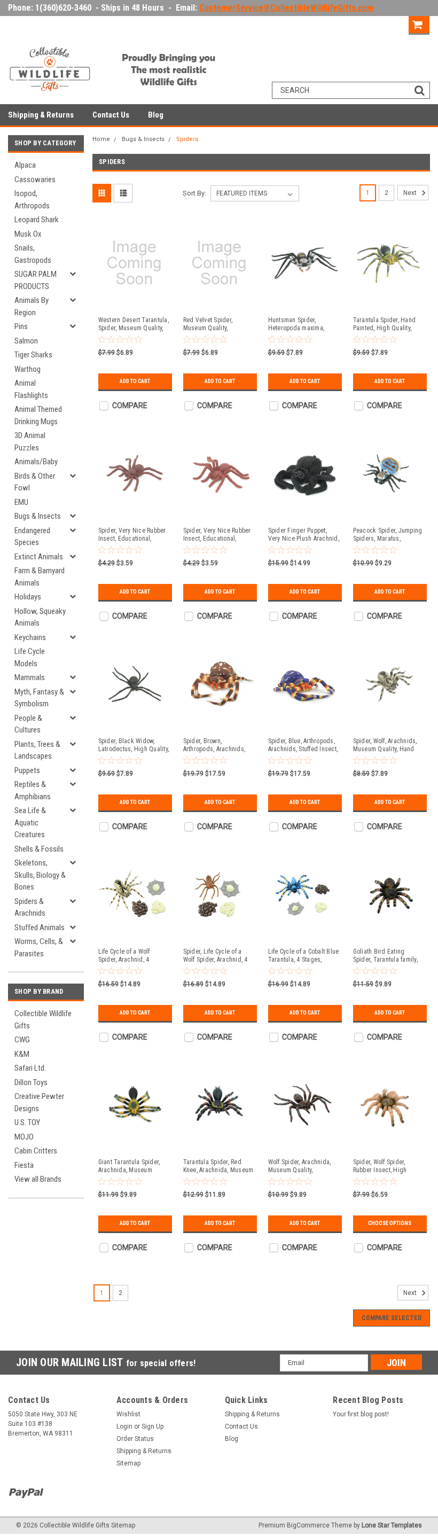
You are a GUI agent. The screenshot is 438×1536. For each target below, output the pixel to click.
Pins (21, 326)
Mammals (29, 677)
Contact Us (110, 115)
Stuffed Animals (39, 927)
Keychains (30, 637)
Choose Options (389, 1223)
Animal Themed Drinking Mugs (38, 415)
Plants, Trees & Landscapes (37, 750)
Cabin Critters (35, 1151)
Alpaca (25, 165)
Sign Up (389, 24)
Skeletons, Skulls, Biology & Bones (40, 875)
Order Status (135, 1439)
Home (101, 139)
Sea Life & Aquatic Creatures (30, 822)
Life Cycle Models (29, 657)
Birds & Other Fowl (34, 482)
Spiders (187, 139)
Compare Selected (391, 1318)
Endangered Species (32, 537)
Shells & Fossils (39, 849)
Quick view (134, 300)
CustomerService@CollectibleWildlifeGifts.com (286, 8)
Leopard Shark (36, 219)
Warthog (27, 369)
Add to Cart (135, 381)
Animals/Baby (36, 461)
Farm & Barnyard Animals (39, 577)
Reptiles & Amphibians (32, 790)
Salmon (26, 341)
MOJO (24, 1137)
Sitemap (128, 1463)
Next (410, 193)
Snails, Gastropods (32, 254)
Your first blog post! (361, 1414)
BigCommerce (308, 1525)
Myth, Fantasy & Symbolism (39, 698)
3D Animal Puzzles (29, 442)
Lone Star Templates (392, 1525)
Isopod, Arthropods (32, 199)
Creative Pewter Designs (39, 1102)
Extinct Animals (38, 557)
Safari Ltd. (30, 1068)
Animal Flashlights (31, 389)
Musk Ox (28, 234)
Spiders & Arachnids (29, 907)
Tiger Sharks (33, 355)
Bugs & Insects (37, 516)
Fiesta (24, 1165)
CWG (22, 1039)
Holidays (27, 597)
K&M (21, 1054)
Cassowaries (35, 179)
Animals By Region (31, 306)
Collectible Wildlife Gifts (43, 1020)
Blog (155, 115)
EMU (21, 502)
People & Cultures (28, 724)
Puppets (27, 770)
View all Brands (37, 1179)
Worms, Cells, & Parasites (38, 947)
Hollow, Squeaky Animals (40, 617)
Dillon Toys (31, 1082)
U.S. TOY (27, 1122)
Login (352, 24)
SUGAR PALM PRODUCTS (35, 280)
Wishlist (128, 1414)
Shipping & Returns (41, 115)
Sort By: (194, 193)
